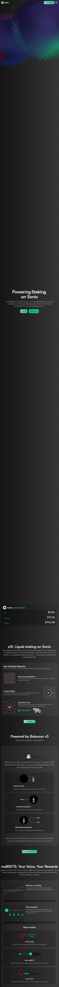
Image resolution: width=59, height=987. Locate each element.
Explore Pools (34, 311)
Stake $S (23, 311)
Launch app (49, 2)
